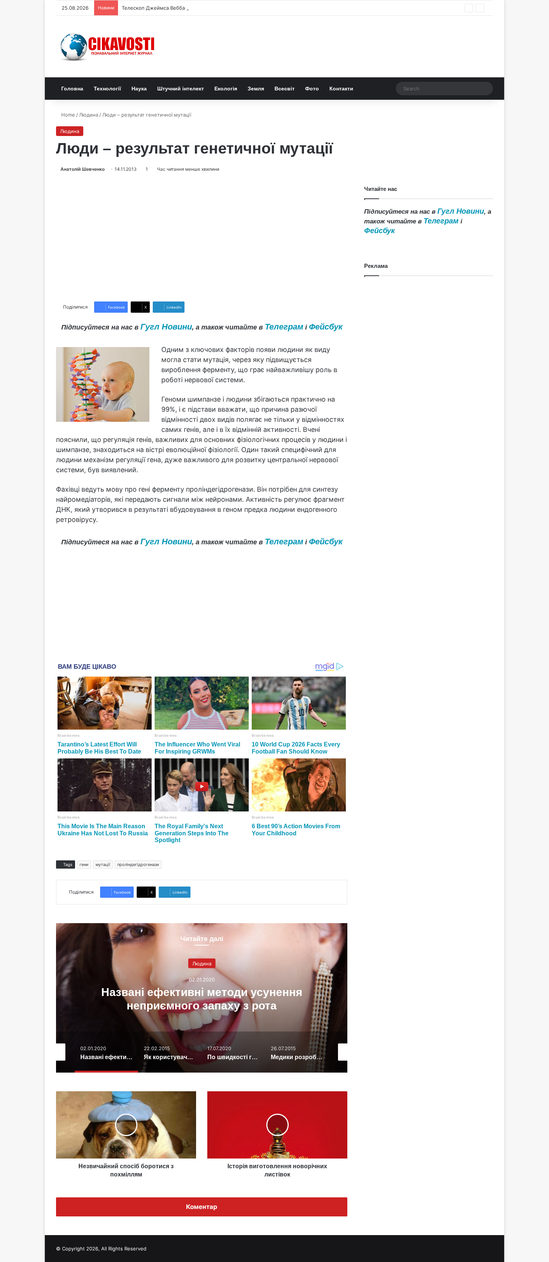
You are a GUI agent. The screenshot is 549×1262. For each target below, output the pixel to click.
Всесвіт (284, 89)
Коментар (201, 1206)
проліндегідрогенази (138, 864)
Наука (139, 89)
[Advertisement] (201, 237)
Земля (256, 89)
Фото (312, 89)
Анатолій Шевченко (83, 169)
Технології (107, 89)
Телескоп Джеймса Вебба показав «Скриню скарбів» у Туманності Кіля (208, 8)
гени (84, 864)
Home (67, 115)
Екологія (225, 89)
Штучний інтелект (180, 89)
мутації (103, 864)
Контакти (341, 89)
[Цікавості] (108, 46)
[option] (343, 998)
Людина (88, 115)
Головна (72, 89)
